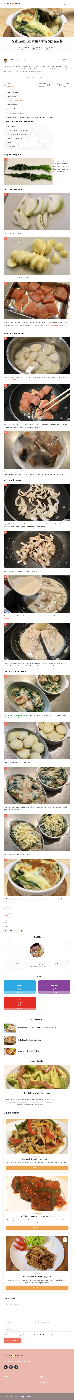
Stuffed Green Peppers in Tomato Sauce (37, 1216)
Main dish (7, 908)
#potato (6, 922)
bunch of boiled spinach (17, 101)
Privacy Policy (42, 1382)
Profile (6, 1382)
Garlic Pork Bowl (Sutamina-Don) (29, 1040)
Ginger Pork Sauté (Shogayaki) (37, 1276)
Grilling (6, 915)
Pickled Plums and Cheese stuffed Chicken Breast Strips (37, 1028)
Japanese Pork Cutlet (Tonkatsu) (29, 1051)
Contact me (7, 1386)
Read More (36, 1167)
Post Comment (12, 1340)
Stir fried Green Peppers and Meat (37, 1159)
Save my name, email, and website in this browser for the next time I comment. (33, 1335)
